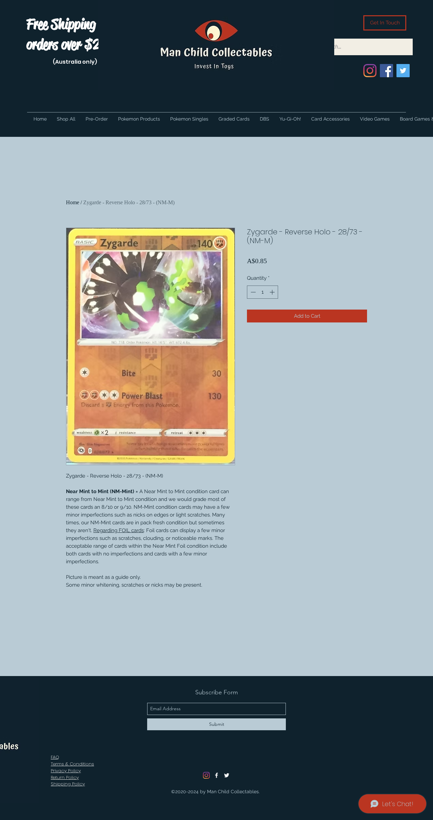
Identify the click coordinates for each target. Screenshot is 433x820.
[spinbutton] (262, 292)
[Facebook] (386, 70)
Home (72, 202)
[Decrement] (252, 292)
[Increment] (272, 292)
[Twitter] (403, 70)
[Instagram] (370, 70)
